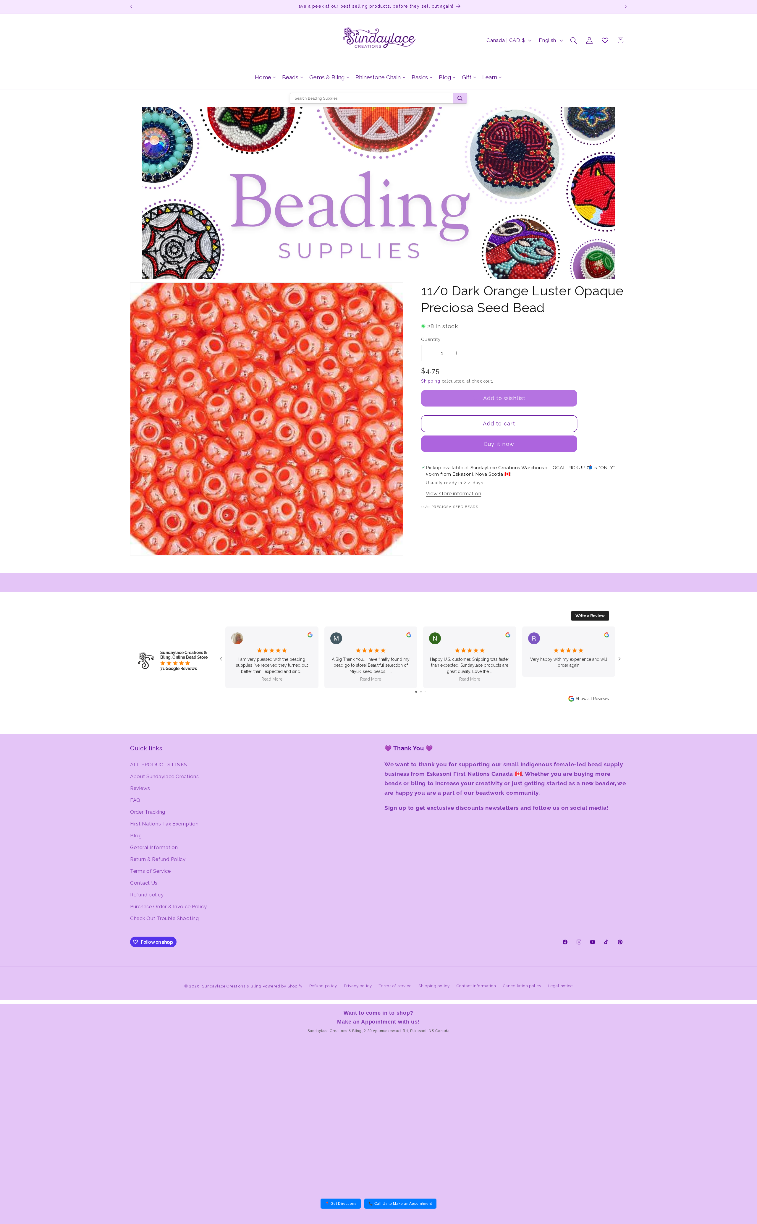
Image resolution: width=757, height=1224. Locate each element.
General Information (154, 847)
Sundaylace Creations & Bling (231, 986)
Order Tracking (147, 812)
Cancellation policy (522, 986)
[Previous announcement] (131, 7)
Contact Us (144, 883)
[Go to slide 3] (425, 691)
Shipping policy (434, 986)
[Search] (460, 98)
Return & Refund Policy (158, 859)
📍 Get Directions (341, 1204)
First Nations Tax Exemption (164, 824)
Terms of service (394, 986)
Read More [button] (271, 679)
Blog (136, 835)
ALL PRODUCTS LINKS (158, 765)
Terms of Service (150, 871)
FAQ (135, 800)
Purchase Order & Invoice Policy (168, 906)
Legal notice (560, 986)
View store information (453, 493)
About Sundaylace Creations (164, 776)
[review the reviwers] (310, 636)
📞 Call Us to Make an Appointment (400, 1204)
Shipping (430, 380)
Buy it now (499, 444)
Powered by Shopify (282, 986)
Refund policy (147, 895)
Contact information (476, 986)
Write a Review (590, 615)
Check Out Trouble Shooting (164, 918)
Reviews (140, 788)
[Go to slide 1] (416, 692)
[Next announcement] (625, 7)
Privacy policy (358, 986)
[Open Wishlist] (605, 40)
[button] (574, 40)
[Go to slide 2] (421, 691)
